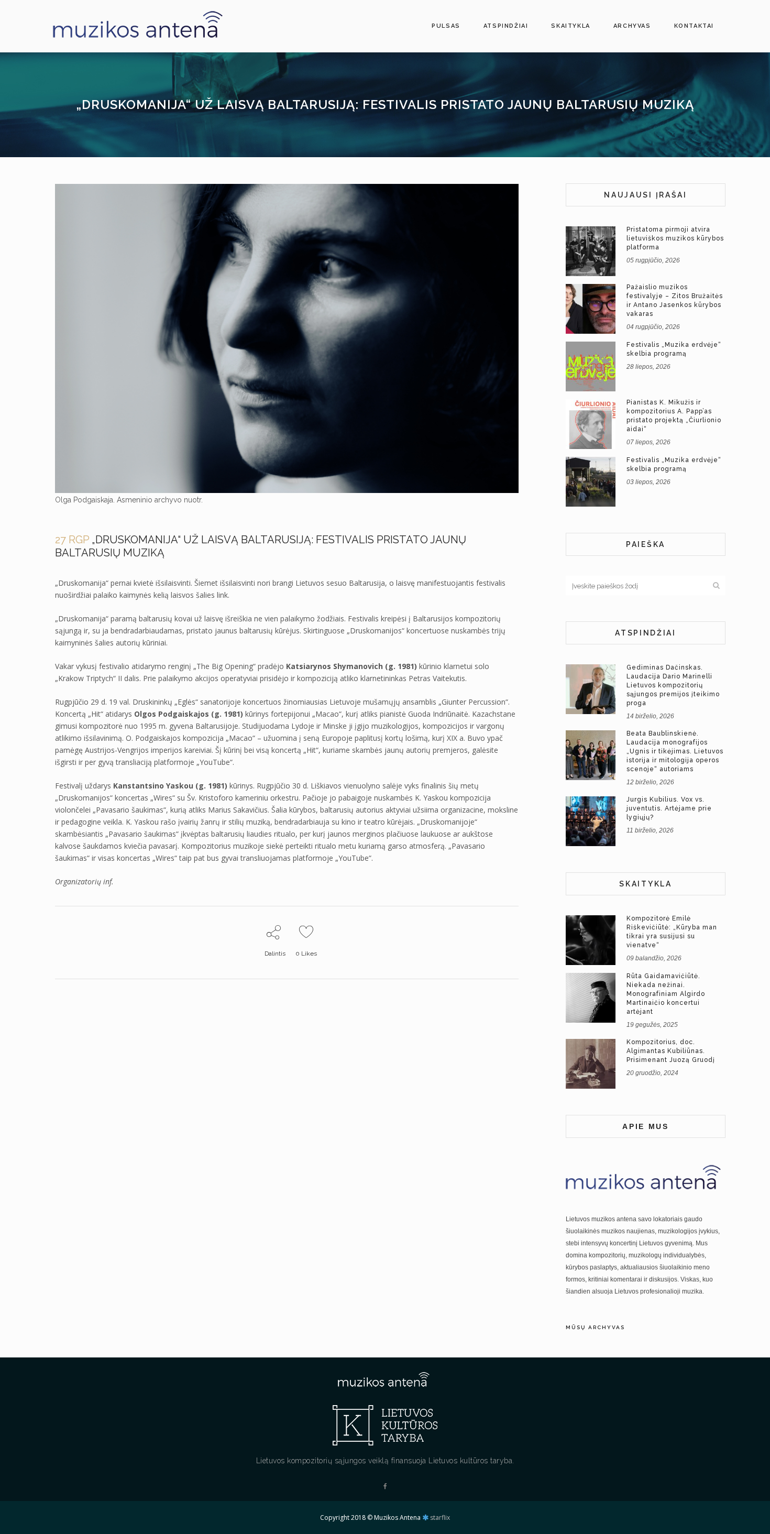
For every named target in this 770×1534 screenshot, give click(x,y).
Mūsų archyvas (595, 1327)
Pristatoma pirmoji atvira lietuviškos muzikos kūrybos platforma (675, 238)
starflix (440, 1517)
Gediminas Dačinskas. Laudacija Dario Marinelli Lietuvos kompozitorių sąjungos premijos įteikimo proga (673, 685)
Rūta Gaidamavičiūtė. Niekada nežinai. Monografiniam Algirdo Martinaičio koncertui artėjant (665, 993)
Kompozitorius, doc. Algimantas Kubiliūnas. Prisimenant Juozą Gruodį (670, 1051)
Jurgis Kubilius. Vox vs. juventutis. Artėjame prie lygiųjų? (669, 808)
